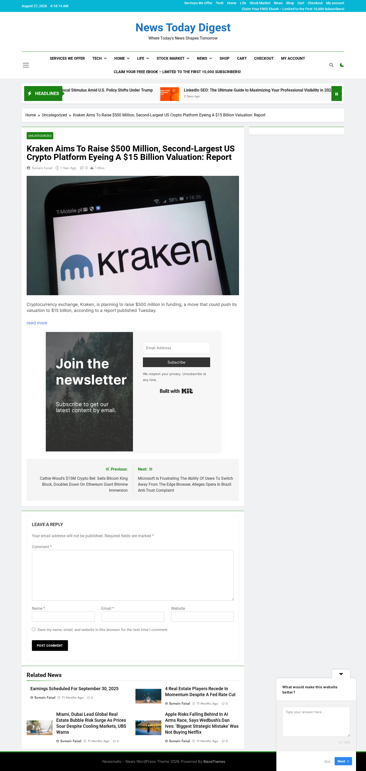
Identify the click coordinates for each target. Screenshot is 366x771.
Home (232, 3)
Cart (301, 3)
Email (107, 608)
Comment (42, 546)
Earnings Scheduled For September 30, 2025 (74, 688)
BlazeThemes (214, 761)
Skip (327, 761)
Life (243, 3)
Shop (290, 3)
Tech (220, 3)
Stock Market (260, 3)
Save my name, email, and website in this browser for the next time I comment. (103, 629)
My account (335, 3)
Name (38, 608)
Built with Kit (176, 390)
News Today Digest (183, 27)
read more (37, 322)
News (278, 3)
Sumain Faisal (42, 167)
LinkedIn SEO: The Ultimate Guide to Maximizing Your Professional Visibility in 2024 (229, 90)
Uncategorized (40, 136)
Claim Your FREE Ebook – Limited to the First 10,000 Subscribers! (293, 9)
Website (178, 608)
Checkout (315, 3)
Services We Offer (198, 3)
